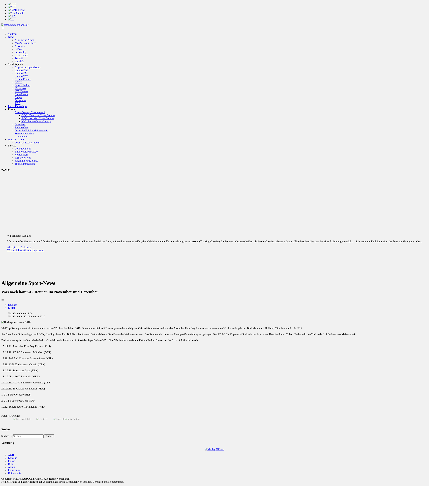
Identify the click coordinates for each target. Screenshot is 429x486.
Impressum (38, 250)
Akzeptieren (13, 247)
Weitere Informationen (19, 250)
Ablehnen (26, 247)
